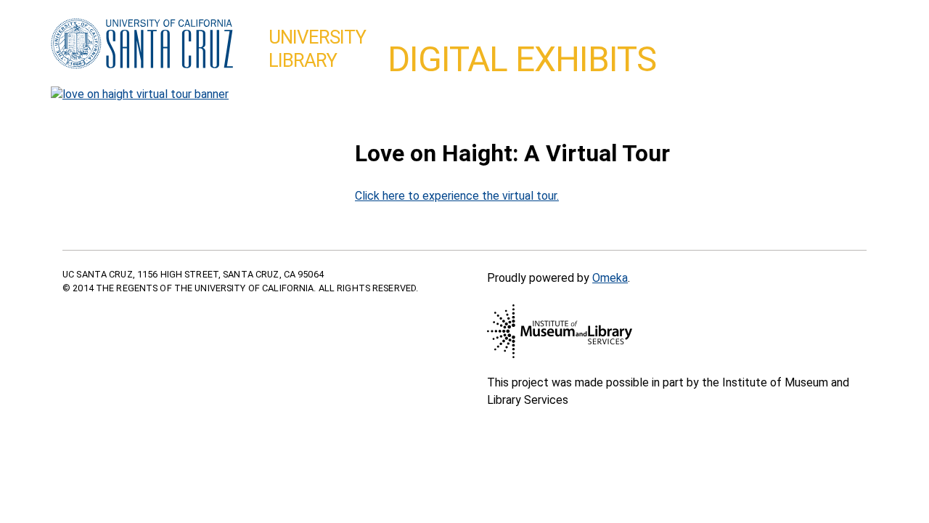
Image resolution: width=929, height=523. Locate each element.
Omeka (610, 278)
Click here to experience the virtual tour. (457, 196)
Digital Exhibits (522, 59)
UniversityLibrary (317, 48)
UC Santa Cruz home (142, 44)
